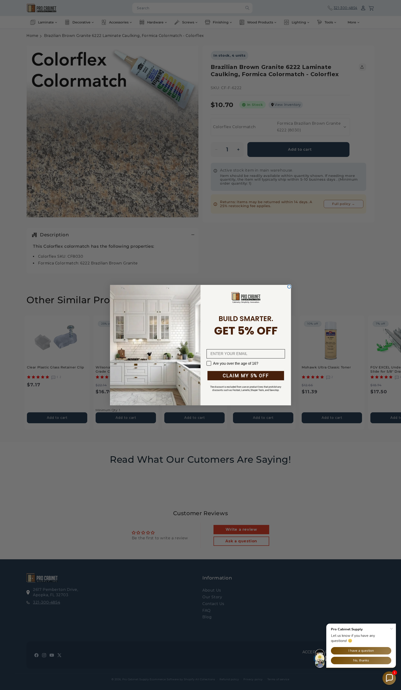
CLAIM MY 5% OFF (246, 375)
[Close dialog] (289, 286)
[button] (389, 678)
